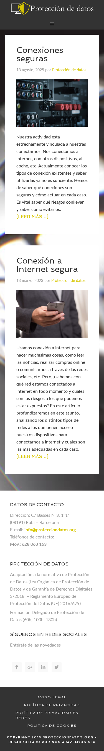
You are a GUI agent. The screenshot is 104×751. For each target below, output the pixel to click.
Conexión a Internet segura (47, 265)
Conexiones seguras (39, 54)
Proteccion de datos (52, 8)
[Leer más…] (32, 216)
